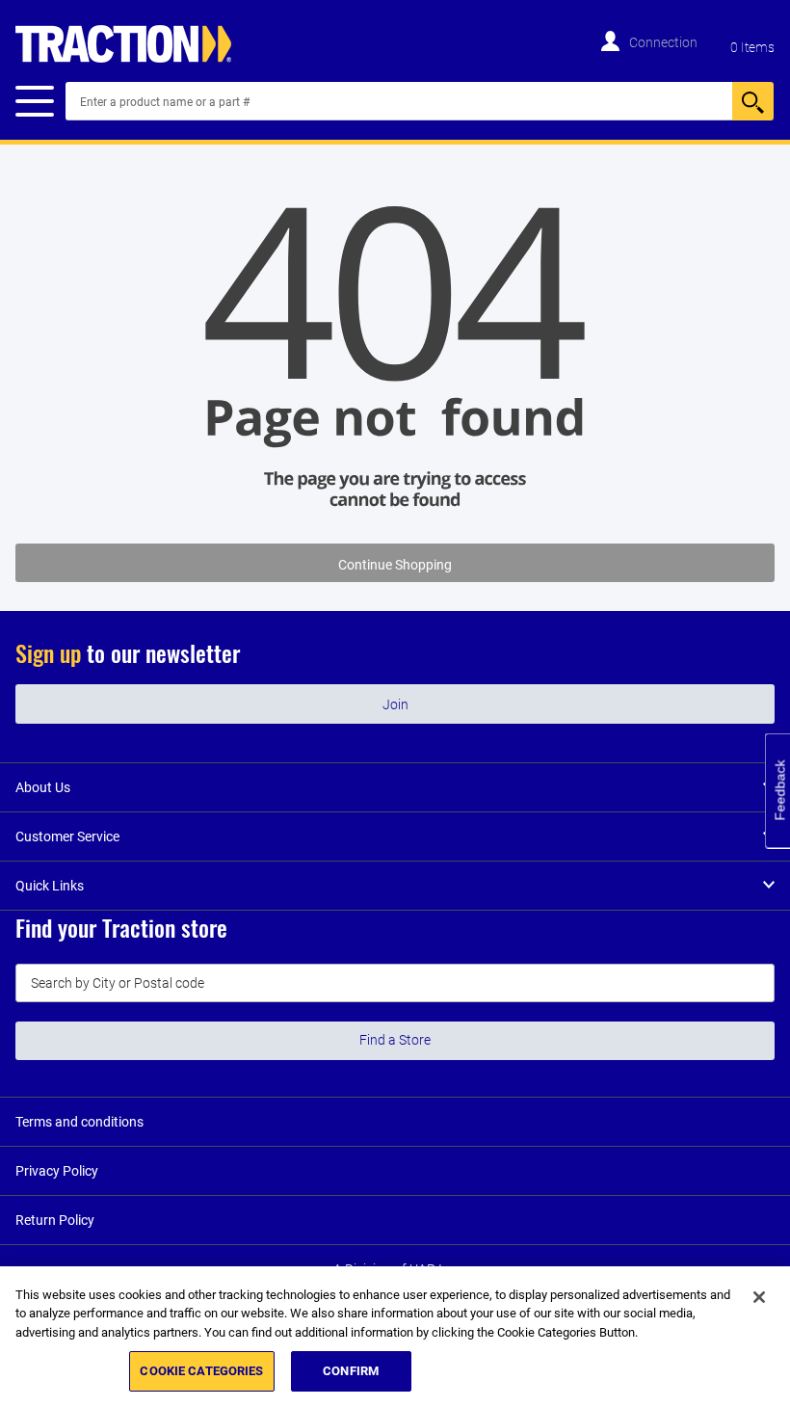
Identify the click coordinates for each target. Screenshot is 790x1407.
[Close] (759, 1297)
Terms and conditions (79, 1121)
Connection (663, 42)
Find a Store (395, 1040)
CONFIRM (351, 1371)
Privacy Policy (56, 1171)
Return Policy (54, 1220)
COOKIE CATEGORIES (201, 1371)
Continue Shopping (395, 564)
